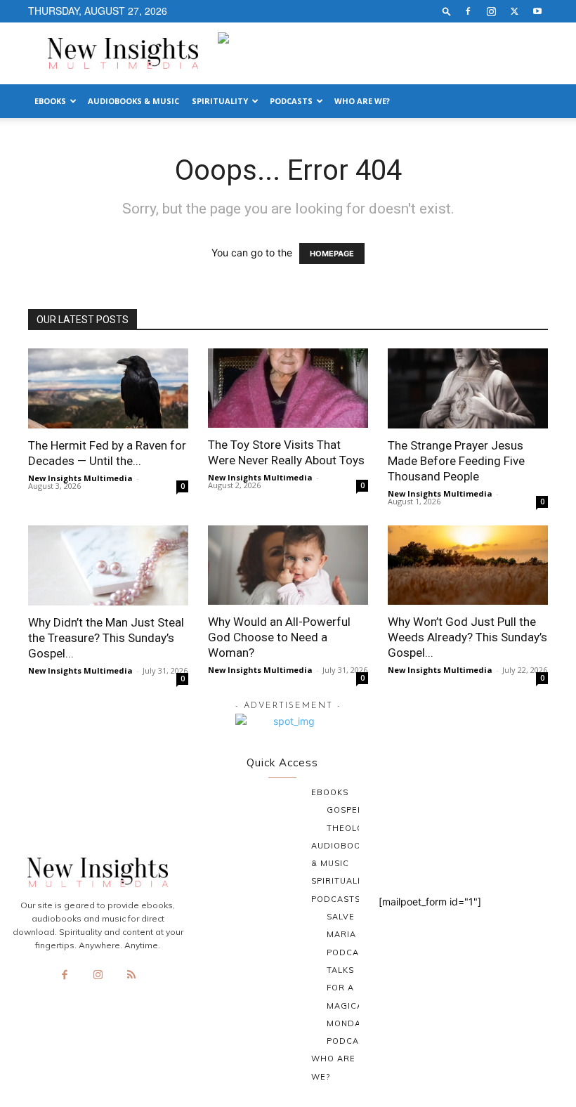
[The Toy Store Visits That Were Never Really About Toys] (288, 388)
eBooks (50, 101)
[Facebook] (467, 11)
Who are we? (362, 101)
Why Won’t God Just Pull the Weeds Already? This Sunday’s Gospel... (467, 637)
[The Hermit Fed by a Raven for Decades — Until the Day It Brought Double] (108, 388)
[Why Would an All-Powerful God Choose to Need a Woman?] (288, 565)
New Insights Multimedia (80, 478)
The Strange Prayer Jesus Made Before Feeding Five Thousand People (456, 460)
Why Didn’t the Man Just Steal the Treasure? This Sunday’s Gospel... (106, 637)
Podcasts (291, 101)
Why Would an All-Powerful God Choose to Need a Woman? (279, 637)
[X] (514, 11)
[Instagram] (491, 11)
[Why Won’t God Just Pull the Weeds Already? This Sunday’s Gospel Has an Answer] (468, 565)
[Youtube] (537, 11)
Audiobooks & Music (133, 101)
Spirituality (220, 101)
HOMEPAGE (332, 253)
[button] (446, 11)
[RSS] (131, 975)
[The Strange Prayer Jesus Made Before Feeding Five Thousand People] (468, 388)
